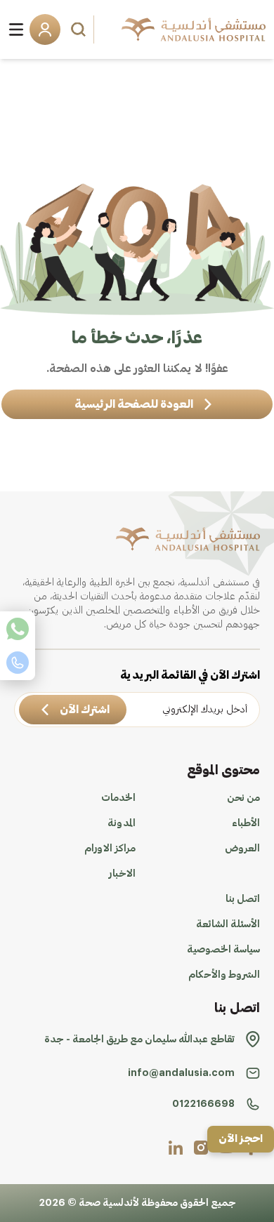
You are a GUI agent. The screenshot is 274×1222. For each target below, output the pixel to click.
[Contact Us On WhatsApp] (17, 629)
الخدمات (118, 798)
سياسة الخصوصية (223, 950)
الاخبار (122, 874)
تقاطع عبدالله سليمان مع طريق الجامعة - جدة (139, 1039)
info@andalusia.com (181, 1073)
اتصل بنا (243, 899)
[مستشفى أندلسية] (194, 29)
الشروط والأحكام (224, 975)
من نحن (243, 798)
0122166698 (203, 1104)
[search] (80, 29)
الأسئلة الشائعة (228, 924)
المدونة (121, 823)
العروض (242, 849)
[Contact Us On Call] (17, 662)
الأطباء (246, 823)
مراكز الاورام (110, 849)
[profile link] (201, 1147)
